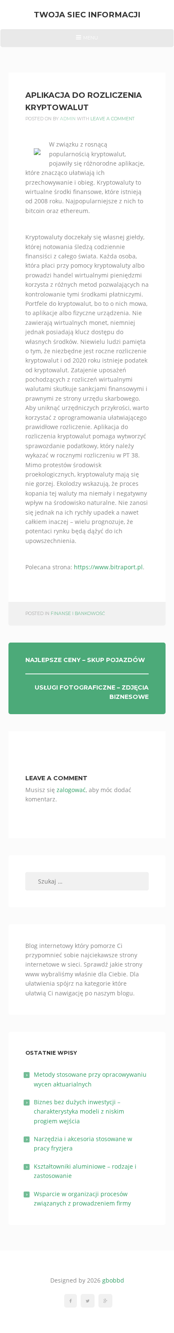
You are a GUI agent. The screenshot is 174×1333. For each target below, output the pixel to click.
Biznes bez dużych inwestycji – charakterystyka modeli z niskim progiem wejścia (79, 1111)
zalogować (71, 790)
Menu (87, 40)
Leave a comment (112, 119)
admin (68, 119)
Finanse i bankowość (78, 613)
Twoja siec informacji (87, 14)
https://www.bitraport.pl (108, 567)
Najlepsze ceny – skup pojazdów (85, 660)
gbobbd (113, 1280)
